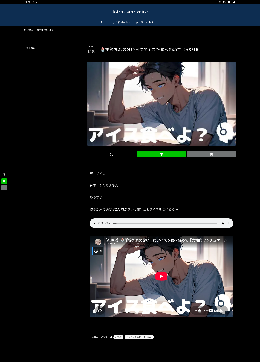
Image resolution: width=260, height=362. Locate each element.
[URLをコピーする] (211, 154)
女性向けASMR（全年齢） (139, 337)
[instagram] (224, 2)
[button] (111, 154)
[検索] (234, 2)
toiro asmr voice (130, 12)
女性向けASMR (99, 337)
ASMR (118, 337)
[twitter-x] (220, 2)
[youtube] (229, 2)
